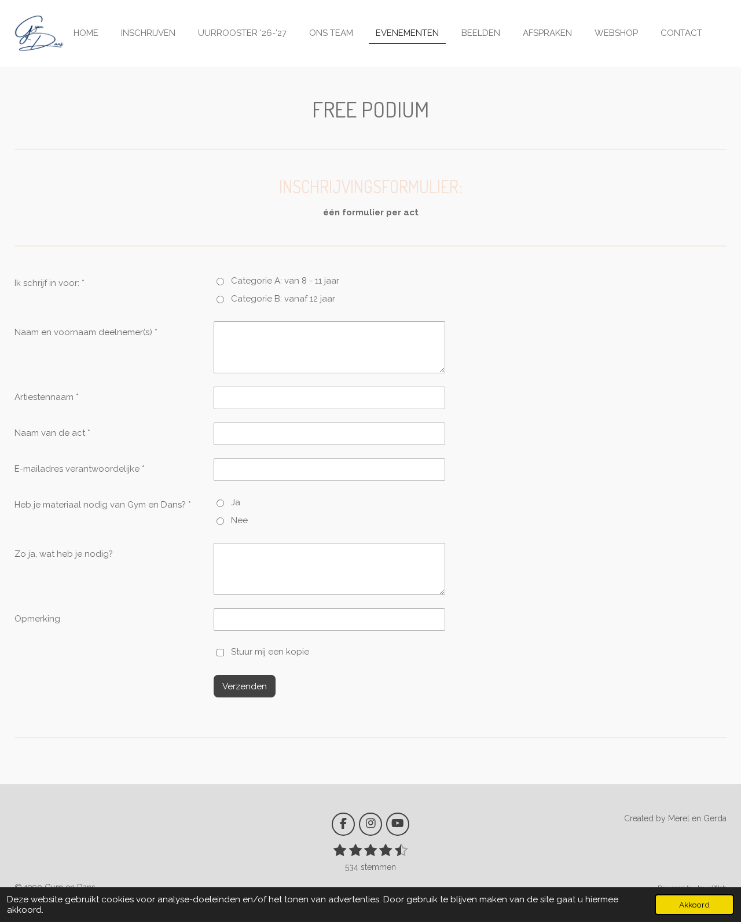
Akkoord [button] (694, 904)
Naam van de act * (52, 433)
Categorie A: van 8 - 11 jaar (285, 281)
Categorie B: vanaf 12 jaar (283, 298)
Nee (239, 520)
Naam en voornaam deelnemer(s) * (85, 332)
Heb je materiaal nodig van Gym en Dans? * (102, 504)
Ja (235, 502)
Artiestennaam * (46, 397)
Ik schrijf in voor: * (49, 283)
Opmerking (37, 619)
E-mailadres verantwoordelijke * (79, 469)
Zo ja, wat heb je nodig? (63, 554)
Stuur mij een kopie (270, 652)
